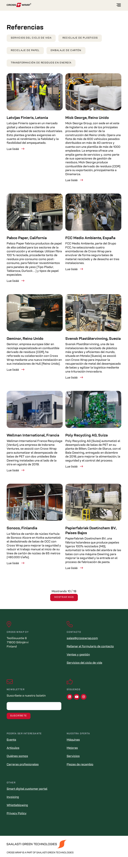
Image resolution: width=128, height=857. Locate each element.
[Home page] (61, 5)
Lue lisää (13, 149)
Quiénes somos (17, 756)
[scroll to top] (118, 847)
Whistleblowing (17, 805)
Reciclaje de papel (25, 50)
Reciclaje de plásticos (80, 38)
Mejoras (72, 748)
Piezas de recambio (80, 764)
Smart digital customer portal (27, 789)
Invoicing (13, 797)
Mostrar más (64, 597)
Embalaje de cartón (66, 50)
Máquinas (73, 739)
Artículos (13, 748)
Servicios (73, 756)
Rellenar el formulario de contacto (90, 646)
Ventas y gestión (78, 654)
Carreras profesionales (23, 764)
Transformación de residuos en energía (41, 63)
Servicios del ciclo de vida (31, 38)
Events (11, 739)
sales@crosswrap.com (82, 638)
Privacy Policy (16, 813)
